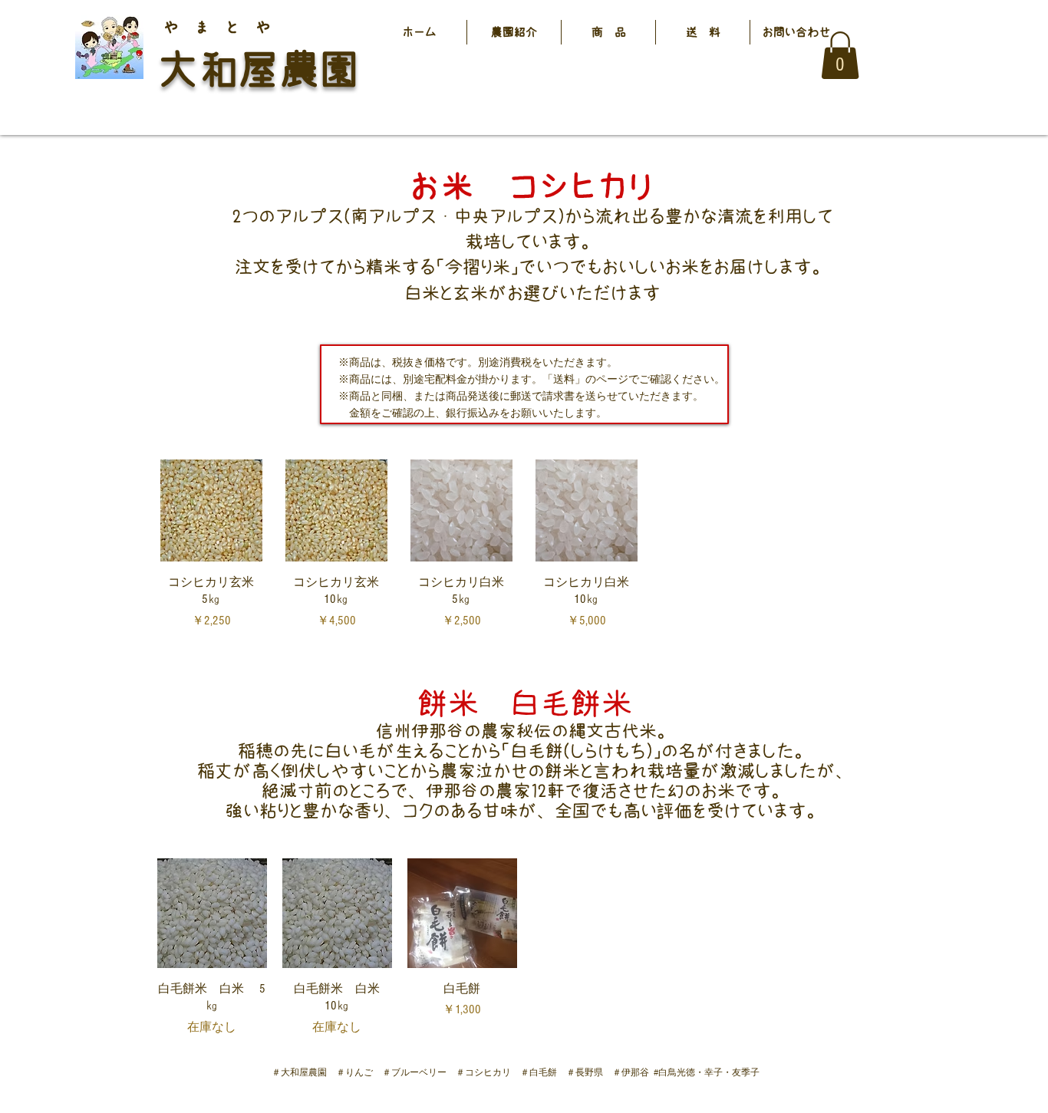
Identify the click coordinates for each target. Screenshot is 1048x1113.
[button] (608, 32)
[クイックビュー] (212, 913)
